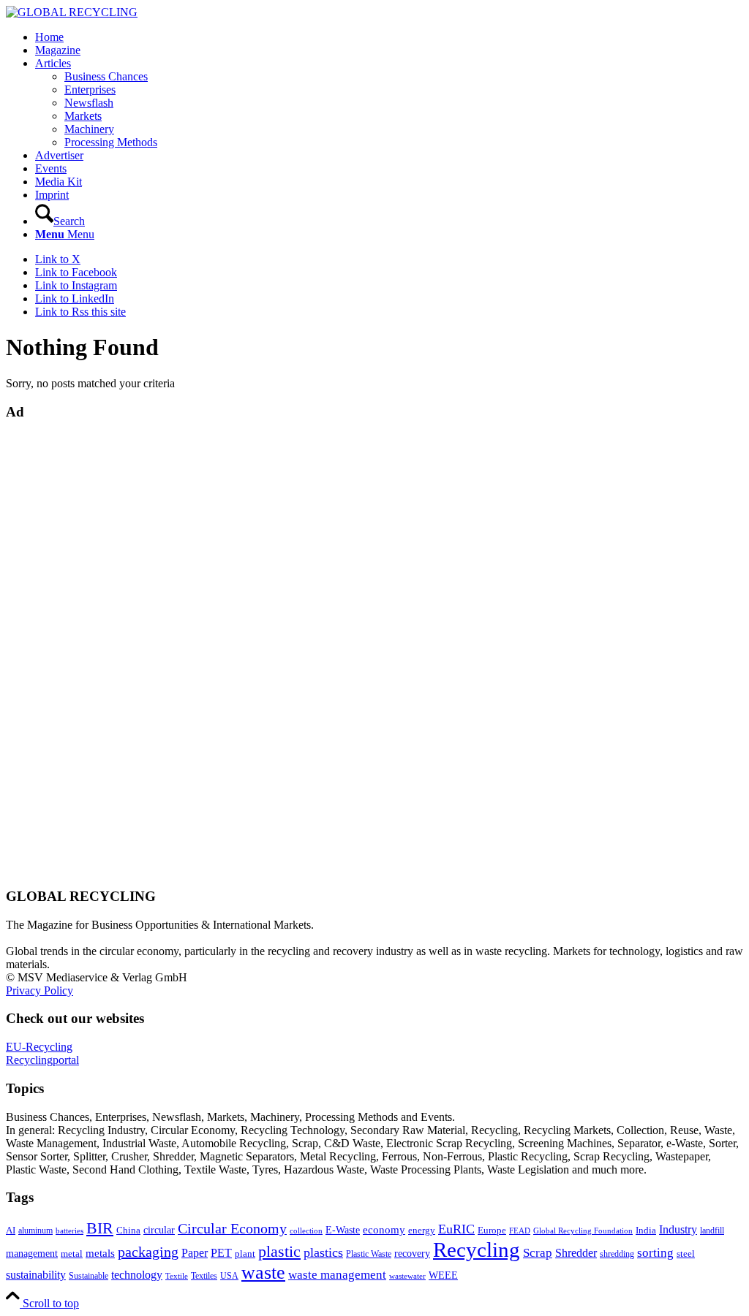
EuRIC (456, 1229)
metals (100, 1253)
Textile (176, 1276)
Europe (492, 1230)
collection (306, 1230)
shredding (617, 1254)
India (646, 1230)
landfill (712, 1230)
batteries (69, 1230)
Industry (678, 1229)
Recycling (476, 1249)
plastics (323, 1252)
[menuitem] (389, 37)
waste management (337, 1275)
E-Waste (342, 1230)
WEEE (443, 1275)
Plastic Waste (368, 1254)
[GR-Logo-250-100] (72, 12)
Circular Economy (232, 1228)
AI (10, 1230)
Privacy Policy (39, 990)
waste (263, 1272)
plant (245, 1254)
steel (686, 1254)
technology (136, 1275)
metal (72, 1254)
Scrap (537, 1253)
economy (384, 1230)
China (128, 1230)
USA (229, 1276)
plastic (279, 1251)
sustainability (36, 1275)
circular (159, 1230)
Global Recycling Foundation (583, 1230)
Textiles (204, 1276)
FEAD (519, 1230)
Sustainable (88, 1276)
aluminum (35, 1230)
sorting (655, 1253)
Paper (194, 1253)
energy (421, 1230)
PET (221, 1253)
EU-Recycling (39, 1047)
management (32, 1253)
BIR (99, 1228)
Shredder (576, 1253)
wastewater (407, 1276)
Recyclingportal (42, 1060)
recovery (412, 1253)
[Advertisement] (64, 652)
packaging (148, 1252)
